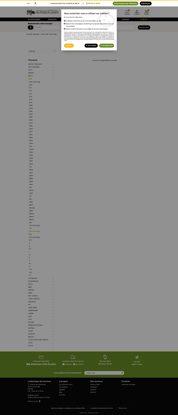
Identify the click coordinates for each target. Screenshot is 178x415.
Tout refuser (91, 45)
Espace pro (145, 3)
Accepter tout (107, 45)
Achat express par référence (125, 3)
